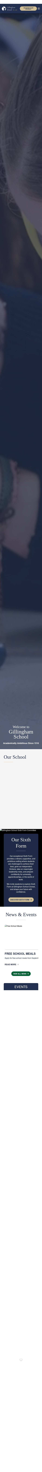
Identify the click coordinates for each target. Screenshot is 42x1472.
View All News (19, 974)
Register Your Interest (28, 8)
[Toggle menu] (38, 8)
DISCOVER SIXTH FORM (19, 900)
